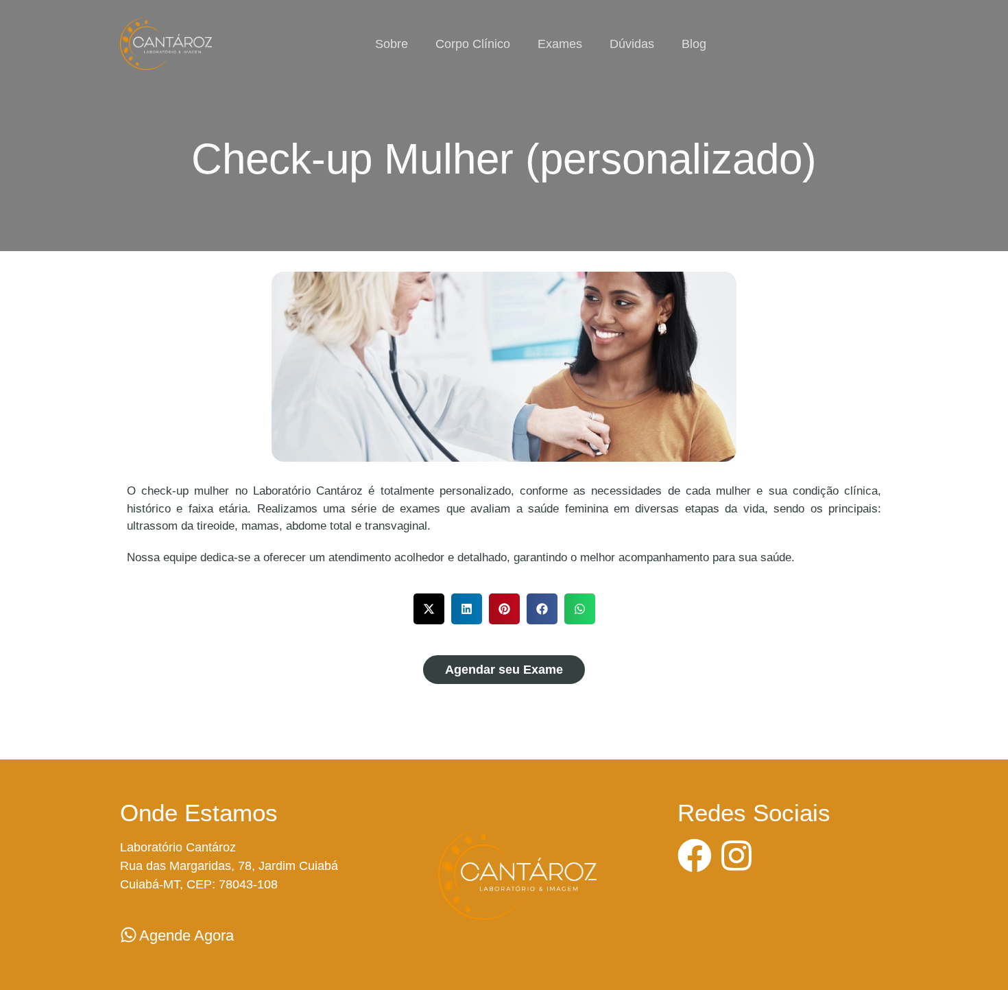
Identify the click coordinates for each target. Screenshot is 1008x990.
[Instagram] (736, 855)
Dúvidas (632, 44)
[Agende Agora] (128, 934)
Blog (694, 44)
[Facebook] (694, 855)
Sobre (391, 44)
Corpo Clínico (472, 44)
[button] (428, 608)
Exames (560, 44)
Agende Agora (186, 935)
